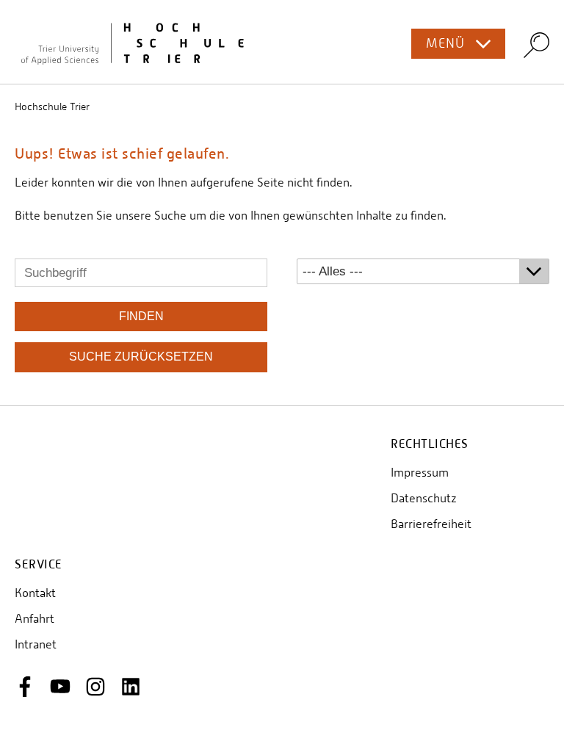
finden (141, 316)
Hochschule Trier (52, 106)
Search (536, 44)
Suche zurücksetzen (141, 356)
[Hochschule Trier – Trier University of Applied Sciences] (282, 42)
